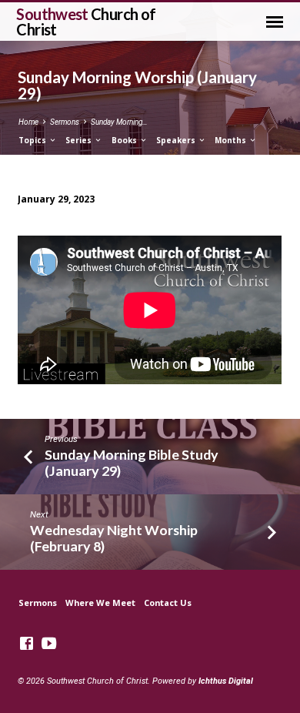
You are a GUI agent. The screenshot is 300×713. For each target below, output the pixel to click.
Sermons (64, 122)
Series (79, 140)
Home (28, 122)
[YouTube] (49, 644)
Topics (33, 140)
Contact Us (168, 602)
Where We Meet (100, 602)
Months (231, 140)
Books (125, 140)
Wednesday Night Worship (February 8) (114, 537)
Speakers (177, 140)
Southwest (85, 21)
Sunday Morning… (119, 122)
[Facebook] (26, 644)
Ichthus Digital (225, 681)
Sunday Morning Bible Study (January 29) (131, 462)
